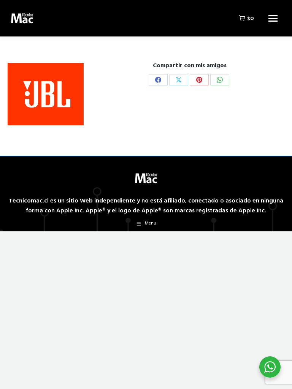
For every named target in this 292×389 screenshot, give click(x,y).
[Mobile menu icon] (273, 18)
